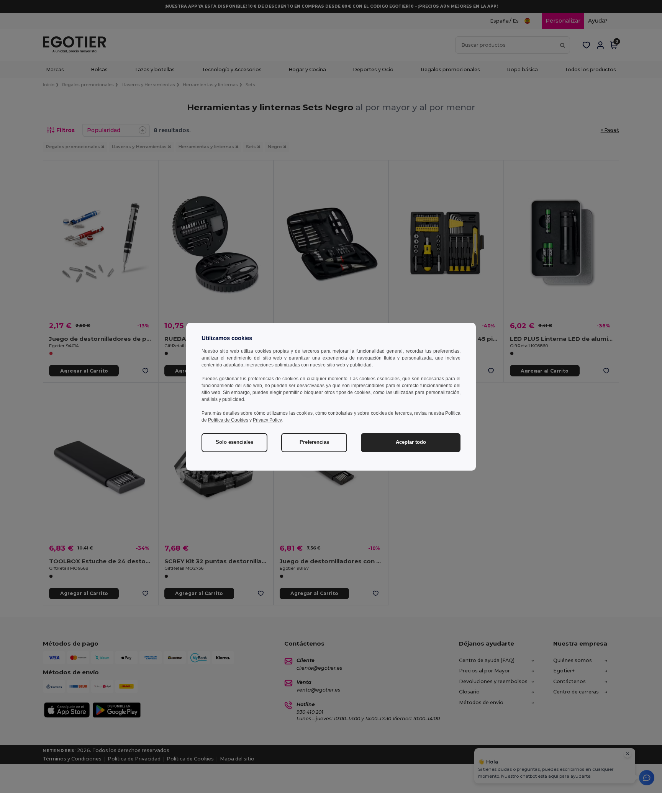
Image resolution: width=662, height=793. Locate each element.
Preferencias (314, 442)
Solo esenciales (234, 442)
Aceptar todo (411, 442)
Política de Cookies (228, 420)
